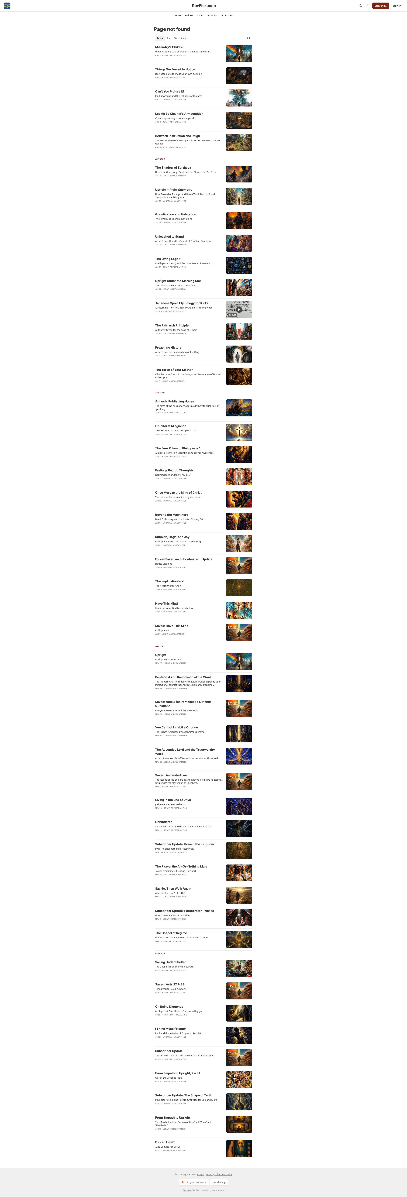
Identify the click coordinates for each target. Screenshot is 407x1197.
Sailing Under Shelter (170, 962)
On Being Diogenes (169, 1006)
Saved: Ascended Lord (171, 775)
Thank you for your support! (170, 988)
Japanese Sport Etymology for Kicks (182, 303)
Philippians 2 (162, 630)
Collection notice (223, 1174)
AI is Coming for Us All (167, 1146)
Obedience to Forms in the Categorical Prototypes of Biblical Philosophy (188, 376)
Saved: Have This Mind (171, 626)
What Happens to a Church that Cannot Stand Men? (183, 51)
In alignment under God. (168, 659)
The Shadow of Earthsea (173, 167)
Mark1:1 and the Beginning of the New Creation (181, 937)
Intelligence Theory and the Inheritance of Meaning (183, 263)
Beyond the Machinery (171, 515)
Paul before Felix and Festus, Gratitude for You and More (186, 1099)
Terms (209, 1174)
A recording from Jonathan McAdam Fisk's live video (184, 307)
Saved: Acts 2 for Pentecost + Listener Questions (183, 704)
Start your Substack (195, 1182)
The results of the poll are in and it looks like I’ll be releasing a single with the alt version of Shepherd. (189, 781)
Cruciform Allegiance (170, 426)
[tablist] (171, 38)
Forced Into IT (165, 1142)
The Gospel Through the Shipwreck (174, 966)
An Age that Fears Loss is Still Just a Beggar (178, 1011)
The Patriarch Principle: (172, 325)
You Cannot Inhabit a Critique (176, 727)
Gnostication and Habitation (175, 214)
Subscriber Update (169, 1051)
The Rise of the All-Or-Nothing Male (181, 866)
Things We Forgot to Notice (175, 69)
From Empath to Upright (172, 1117)
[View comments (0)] (179, 180)
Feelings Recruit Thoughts (174, 470)
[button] (178, 15)
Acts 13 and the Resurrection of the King (177, 351)
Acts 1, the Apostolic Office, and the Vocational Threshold (186, 758)
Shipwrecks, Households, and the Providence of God (183, 826)
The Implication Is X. (170, 581)
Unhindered (163, 822)
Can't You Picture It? (170, 91)
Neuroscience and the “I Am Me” (172, 474)
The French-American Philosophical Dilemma (179, 731)
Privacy (200, 1174)
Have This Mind (166, 603)
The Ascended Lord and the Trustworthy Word (185, 752)
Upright (160, 655)
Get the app (219, 1182)
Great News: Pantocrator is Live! (172, 915)
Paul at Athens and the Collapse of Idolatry (178, 95)
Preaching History (168, 347)
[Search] (361, 6)
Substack (188, 1190)
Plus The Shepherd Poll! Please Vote (174, 848)
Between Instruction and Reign (177, 136)
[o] (239, 309)
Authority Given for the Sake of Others (176, 329)
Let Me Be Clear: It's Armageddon (179, 114)
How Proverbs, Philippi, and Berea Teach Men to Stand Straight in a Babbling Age (185, 195)
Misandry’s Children (170, 47)
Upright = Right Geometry (173, 190)
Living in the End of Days (173, 800)
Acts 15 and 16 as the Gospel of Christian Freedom (183, 241)
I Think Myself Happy (170, 1029)
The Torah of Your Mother (174, 370)
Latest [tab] (160, 38)
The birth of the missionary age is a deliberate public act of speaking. (187, 407)
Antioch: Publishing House (174, 401)
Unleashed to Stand (169, 236)
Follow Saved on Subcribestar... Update (183, 559)
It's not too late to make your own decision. (179, 73)
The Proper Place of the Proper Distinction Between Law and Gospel (188, 142)
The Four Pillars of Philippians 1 (177, 448)
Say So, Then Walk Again (173, 888)
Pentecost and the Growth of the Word (183, 677)
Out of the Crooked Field (168, 1077)
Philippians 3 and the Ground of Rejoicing (178, 541)
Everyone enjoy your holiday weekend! (176, 710)
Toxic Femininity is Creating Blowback (176, 870)
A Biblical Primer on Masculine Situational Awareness (184, 452)
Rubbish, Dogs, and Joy (172, 537)
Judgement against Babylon (170, 804)
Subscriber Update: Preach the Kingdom (184, 844)
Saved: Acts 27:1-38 (170, 984)
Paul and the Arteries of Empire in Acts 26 (178, 1033)
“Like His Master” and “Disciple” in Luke (176, 430)
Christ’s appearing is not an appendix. (175, 118)
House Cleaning (163, 563)
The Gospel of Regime (171, 933)
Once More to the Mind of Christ (178, 492)
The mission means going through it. (175, 285)
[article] (203, 53)
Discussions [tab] (180, 38)
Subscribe (381, 5)
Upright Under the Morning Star (178, 281)
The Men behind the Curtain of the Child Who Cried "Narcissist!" (183, 1123)
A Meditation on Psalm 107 (170, 893)
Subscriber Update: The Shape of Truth (183, 1095)
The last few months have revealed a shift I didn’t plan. (185, 1055)
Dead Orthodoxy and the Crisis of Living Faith (180, 519)
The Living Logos (167, 259)
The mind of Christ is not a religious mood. (178, 497)
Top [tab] (168, 38)
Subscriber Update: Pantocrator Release (184, 911)
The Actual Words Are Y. (168, 585)
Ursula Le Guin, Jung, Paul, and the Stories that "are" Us (185, 172)
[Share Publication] (368, 6)
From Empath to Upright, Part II (177, 1073)
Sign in (397, 5)
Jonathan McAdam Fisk (175, 55)
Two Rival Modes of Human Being (173, 218)
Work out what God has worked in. (174, 608)
